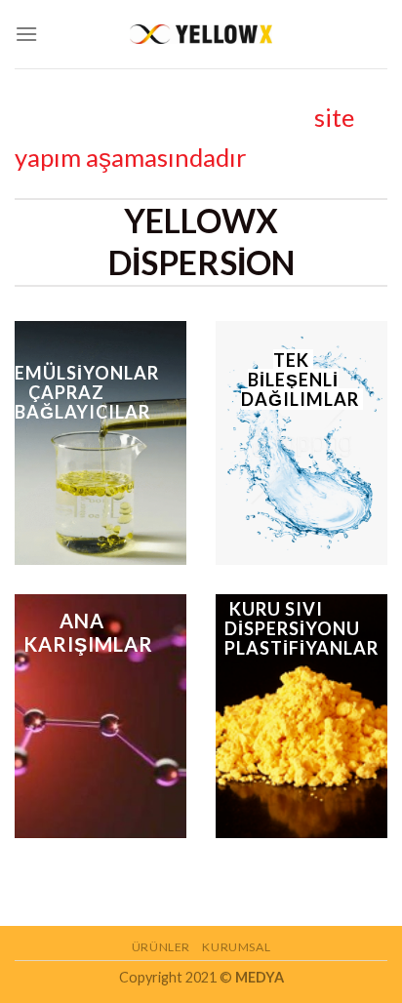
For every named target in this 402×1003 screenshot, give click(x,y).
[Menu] (26, 34)
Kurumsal (236, 947)
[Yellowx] (201, 34)
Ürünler (161, 947)
